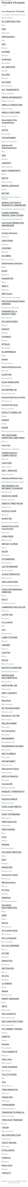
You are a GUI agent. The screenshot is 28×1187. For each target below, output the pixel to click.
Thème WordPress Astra (14, 1182)
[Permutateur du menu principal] (5, 5)
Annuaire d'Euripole (13, 2)
